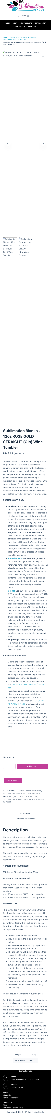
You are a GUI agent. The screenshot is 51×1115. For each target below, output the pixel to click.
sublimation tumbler (34, 799)
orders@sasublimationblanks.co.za (25, 1079)
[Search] (18, 16)
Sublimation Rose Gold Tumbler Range (21, 793)
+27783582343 (17, 1087)
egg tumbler (20, 797)
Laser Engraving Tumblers (28, 791)
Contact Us (7, 1102)
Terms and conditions (11, 1098)
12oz (11, 797)
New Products (26, 23)
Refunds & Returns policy (13, 1108)
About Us (32, 26)
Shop (15, 23)
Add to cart (32, 766)
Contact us (20, 26)
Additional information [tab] (25, 819)
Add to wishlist (13, 780)
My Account (40, 23)
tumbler (7, 802)
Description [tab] (25, 813)
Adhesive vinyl (15, 558)
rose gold (33, 797)
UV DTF (11, 591)
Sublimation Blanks (13, 799)
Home (7, 23)
